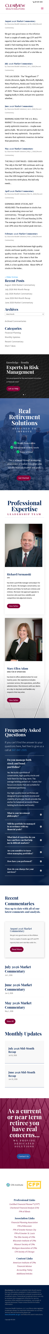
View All (10, 1021)
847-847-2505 (19, 750)
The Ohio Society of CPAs (24, 1237)
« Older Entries (11, 277)
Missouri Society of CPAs (24, 1244)
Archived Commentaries (15, 321)
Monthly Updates (12, 337)
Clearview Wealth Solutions (16, 24)
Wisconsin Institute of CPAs (24, 1240)
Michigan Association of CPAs (24, 1248)
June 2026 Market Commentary (19, 106)
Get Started (23, 478)
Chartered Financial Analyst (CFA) (24, 1207)
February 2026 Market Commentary (21, 233)
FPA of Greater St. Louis (24, 1233)
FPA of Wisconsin (24, 1226)
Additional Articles (24, 1273)
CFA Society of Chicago (24, 1251)
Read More (17, 949)
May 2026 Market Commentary (19, 148)
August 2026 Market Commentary (20, 21)
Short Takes (10, 345)
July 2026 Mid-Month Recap (17, 289)
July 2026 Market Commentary (19, 63)
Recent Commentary (14, 341)
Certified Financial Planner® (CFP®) (24, 1204)
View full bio (13, 606)
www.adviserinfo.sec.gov (13, 1314)
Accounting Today (24, 1270)
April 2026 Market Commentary (19, 191)
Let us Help (13, 388)
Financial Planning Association (24, 1222)
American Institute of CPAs (24, 1262)
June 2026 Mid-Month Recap (17, 298)
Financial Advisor (24, 1266)
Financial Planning (13, 332)
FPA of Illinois (24, 1211)
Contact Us (24, 1156)
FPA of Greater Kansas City (24, 1229)
